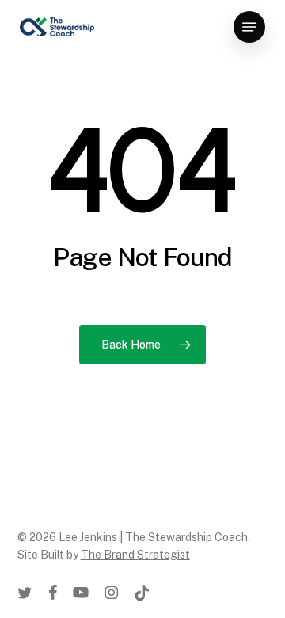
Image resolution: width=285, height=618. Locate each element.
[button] (249, 27)
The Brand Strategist (135, 554)
